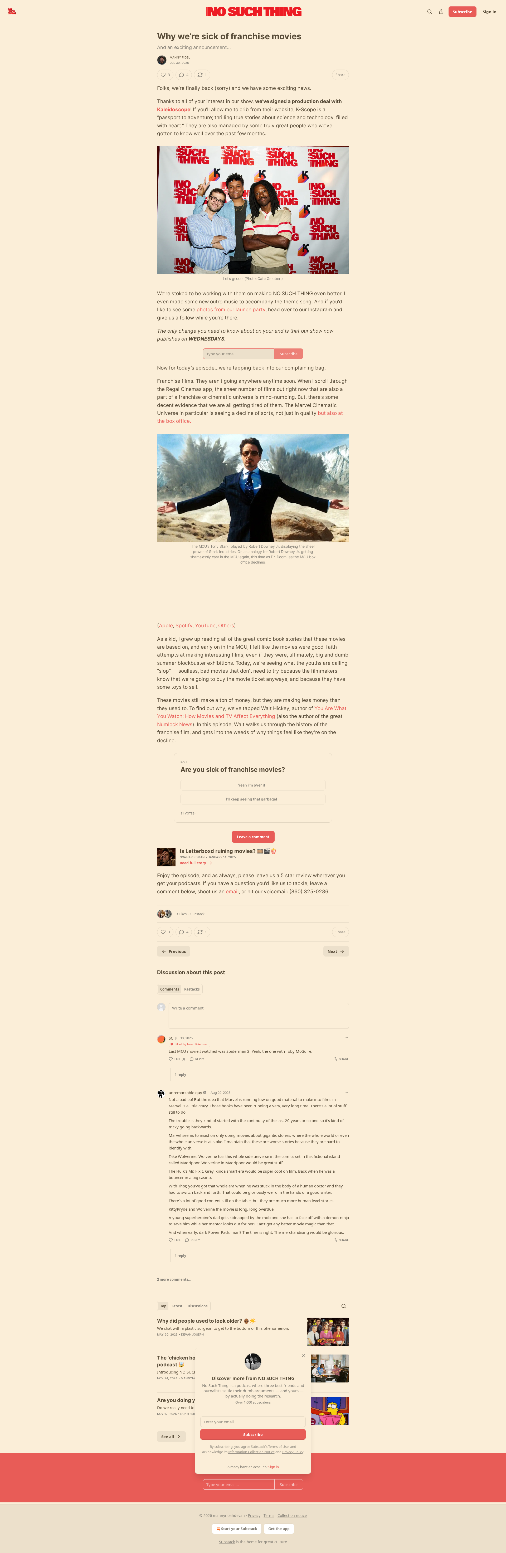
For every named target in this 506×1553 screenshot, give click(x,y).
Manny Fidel (180, 57)
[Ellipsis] (346, 1037)
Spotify (184, 626)
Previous (177, 951)
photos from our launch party (231, 310)
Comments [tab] (169, 989)
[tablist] (180, 989)
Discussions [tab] (197, 1306)
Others (226, 626)
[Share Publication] (441, 11)
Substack (227, 1541)
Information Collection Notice (251, 1451)
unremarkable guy (185, 1092)
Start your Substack (239, 1528)
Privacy (254, 1515)
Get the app (279, 1528)
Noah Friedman (192, 857)
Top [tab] (163, 1306)
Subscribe (462, 11)
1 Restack (197, 913)
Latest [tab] (177, 1306)
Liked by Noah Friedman (191, 1044)
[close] (303, 1355)
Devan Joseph (192, 1334)
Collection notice (292, 1515)
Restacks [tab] (192, 989)
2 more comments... (174, 1279)
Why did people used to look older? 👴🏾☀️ (206, 1321)
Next (332, 951)
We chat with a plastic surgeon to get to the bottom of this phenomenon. (223, 1328)
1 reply (180, 1074)
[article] (253, 1332)
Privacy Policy (292, 1451)
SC (171, 1038)
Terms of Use (278, 1446)
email (232, 892)
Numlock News (174, 724)
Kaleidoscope (173, 109)
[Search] (429, 11)
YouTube (205, 626)
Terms (269, 1515)
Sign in (490, 11)
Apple (166, 626)
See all (167, 1436)
